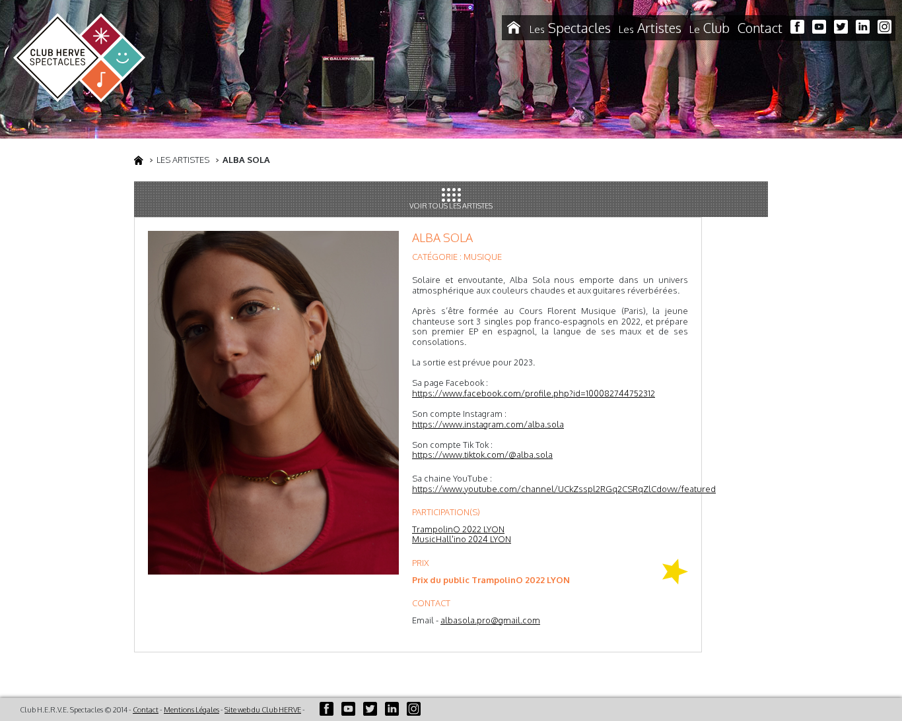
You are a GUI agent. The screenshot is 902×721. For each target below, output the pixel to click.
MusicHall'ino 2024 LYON (461, 539)
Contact (760, 27)
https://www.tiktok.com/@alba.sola (482, 454)
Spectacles (570, 27)
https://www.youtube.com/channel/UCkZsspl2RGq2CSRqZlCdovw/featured (564, 489)
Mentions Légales (191, 709)
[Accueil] (514, 27)
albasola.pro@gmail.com (490, 620)
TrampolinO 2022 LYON (458, 529)
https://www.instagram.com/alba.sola (488, 424)
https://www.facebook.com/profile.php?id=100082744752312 (533, 393)
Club (709, 27)
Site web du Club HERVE (263, 709)
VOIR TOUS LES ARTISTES (451, 205)
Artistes (650, 27)
